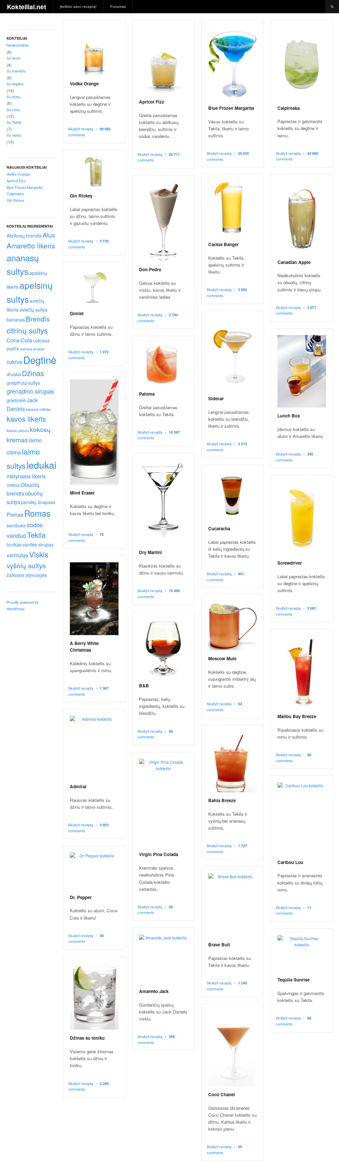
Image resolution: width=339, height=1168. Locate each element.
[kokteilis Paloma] (163, 364)
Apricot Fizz (151, 102)
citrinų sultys (27, 330)
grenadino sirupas (30, 391)
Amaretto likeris (31, 245)
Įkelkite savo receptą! (78, 6)
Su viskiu (14, 135)
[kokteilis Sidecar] (232, 354)
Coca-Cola (19, 340)
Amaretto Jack (154, 991)
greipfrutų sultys (23, 382)
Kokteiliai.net (26, 6)
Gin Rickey (81, 196)
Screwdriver (289, 563)
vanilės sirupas (38, 544)
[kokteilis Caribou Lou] (301, 818)
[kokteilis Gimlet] (94, 287)
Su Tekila (14, 122)
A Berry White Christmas (84, 646)
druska (14, 374)
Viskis (38, 554)
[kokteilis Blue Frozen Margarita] (232, 63)
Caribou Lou (290, 862)
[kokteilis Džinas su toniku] (94, 996)
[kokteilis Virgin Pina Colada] (163, 802)
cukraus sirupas (32, 348)
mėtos (13, 485)
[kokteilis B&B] (163, 648)
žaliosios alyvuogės (27, 575)
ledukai (41, 464)
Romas (37, 513)
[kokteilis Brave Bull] (232, 904)
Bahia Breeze (222, 800)
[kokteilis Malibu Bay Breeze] (301, 672)
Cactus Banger (223, 244)
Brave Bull (219, 944)
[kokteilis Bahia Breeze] (232, 762)
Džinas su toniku (87, 1038)
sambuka (16, 525)
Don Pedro (150, 269)
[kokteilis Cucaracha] (232, 496)
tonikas (14, 544)
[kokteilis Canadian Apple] (301, 217)
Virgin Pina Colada (158, 854)
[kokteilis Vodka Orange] (94, 51)
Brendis (38, 319)
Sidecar (216, 398)
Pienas (15, 514)
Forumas (118, 6)
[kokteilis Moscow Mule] (232, 625)
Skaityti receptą (80, 128)
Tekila (36, 535)
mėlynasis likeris (26, 476)
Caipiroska (288, 108)
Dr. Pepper (81, 897)
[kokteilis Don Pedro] (163, 221)
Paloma (147, 394)
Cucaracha (219, 528)
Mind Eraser (82, 493)
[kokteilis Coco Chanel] (232, 1048)
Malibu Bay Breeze (296, 716)
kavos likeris (26, 418)
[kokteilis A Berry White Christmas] (94, 598)
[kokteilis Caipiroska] (301, 63)
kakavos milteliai (38, 409)
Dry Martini (150, 552)
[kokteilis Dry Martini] (163, 502)
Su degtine (15, 83)
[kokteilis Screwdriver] (301, 518)
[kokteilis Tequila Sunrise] (301, 953)
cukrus (14, 362)
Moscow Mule (222, 658)
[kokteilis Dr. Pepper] (94, 870)
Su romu (13, 109)
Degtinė (39, 360)
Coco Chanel (221, 1094)
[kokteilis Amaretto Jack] (163, 958)
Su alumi (13, 58)
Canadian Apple (294, 262)
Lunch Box (288, 415)
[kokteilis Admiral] (94, 747)
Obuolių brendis (23, 489)
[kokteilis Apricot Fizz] (163, 60)
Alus (49, 234)
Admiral (78, 786)
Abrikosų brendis (24, 235)
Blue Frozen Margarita (231, 108)
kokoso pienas (18, 430)
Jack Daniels (22, 404)
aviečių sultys (33, 309)
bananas (16, 319)
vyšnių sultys (26, 565)
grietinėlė (16, 400)
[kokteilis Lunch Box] (301, 371)
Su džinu (14, 96)
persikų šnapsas (38, 502)
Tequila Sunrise (293, 979)
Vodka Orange (84, 83)
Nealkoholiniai (17, 45)
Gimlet (76, 313)
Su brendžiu (16, 70)
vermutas (17, 555)
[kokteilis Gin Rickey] (94, 172)
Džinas (33, 373)
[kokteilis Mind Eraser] (94, 432)
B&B (144, 685)
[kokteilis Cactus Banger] (232, 208)
